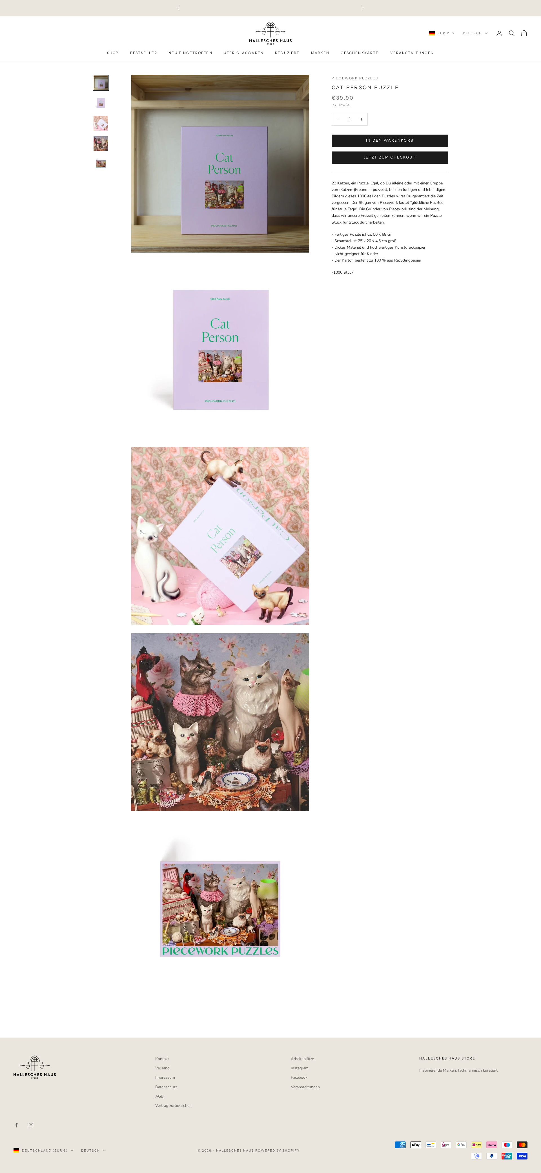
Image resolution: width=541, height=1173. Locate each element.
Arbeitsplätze (302, 1059)
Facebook (299, 1077)
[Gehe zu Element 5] (101, 164)
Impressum (165, 1077)
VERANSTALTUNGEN (412, 53)
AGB (159, 1096)
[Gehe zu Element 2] (101, 103)
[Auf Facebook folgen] (16, 1125)
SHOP (113, 53)
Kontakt (162, 1059)
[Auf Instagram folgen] (31, 1125)
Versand (162, 1068)
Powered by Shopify (277, 1150)
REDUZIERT (287, 53)
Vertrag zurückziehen (173, 1105)
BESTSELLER (144, 53)
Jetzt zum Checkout (390, 157)
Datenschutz (166, 1087)
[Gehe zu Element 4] (101, 143)
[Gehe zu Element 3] (101, 123)
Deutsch (472, 33)
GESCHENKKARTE (360, 53)
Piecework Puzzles (355, 78)
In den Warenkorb (390, 140)
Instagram (300, 1068)
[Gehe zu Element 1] (101, 83)
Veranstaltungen (305, 1087)
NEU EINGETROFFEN (190, 53)
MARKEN (320, 53)
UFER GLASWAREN (244, 53)
